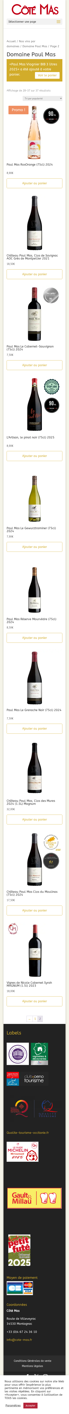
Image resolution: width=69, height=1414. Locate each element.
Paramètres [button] (13, 1405)
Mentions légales (32, 1366)
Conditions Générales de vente (32, 1361)
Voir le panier (47, 75)
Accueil (11, 41)
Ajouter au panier (34, 183)
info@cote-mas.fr (19, 1340)
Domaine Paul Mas (34, 46)
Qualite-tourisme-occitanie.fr (28, 1132)
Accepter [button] (30, 1405)
